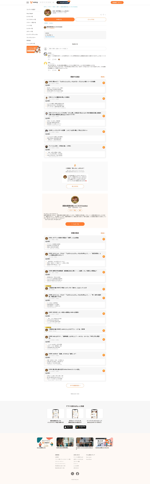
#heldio (51, 23)
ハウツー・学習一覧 (31, 22)
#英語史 (46, 23)
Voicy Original (30, 13)
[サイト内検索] (53, 2)
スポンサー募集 (77, 461)
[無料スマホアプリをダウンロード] (33, 49)
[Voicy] (34, 2)
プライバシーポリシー (59, 461)
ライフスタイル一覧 (31, 19)
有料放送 (29, 40)
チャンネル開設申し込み (78, 457)
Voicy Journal (88, 457)
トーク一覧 (29, 25)
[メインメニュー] (27, 2)
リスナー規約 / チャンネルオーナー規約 (62, 459)
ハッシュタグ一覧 (31, 43)
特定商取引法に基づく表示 (60, 465)
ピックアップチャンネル (32, 34)
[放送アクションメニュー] (105, 14)
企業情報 (57, 457)
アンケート (76, 463)
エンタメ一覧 (30, 28)
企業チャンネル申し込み (78, 459)
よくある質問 (76, 465)
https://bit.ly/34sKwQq (49, 36)
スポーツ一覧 (30, 31)
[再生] (103, 83)
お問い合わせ (76, 468)
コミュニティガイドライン (60, 463)
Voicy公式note (89, 459)
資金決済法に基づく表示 (60, 468)
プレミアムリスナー (31, 37)
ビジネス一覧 (30, 16)
